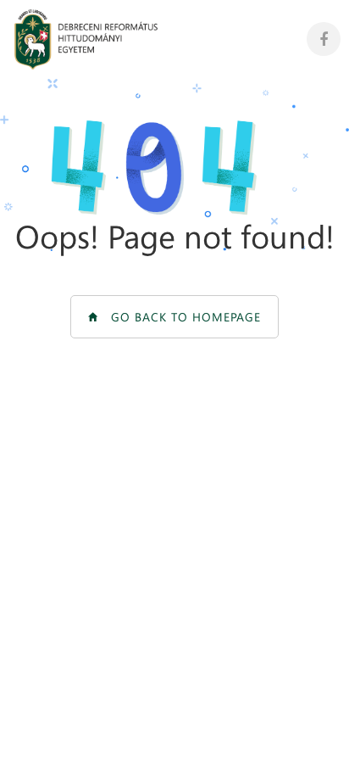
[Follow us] (324, 39)
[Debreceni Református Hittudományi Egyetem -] (86, 39)
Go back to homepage (179, 317)
